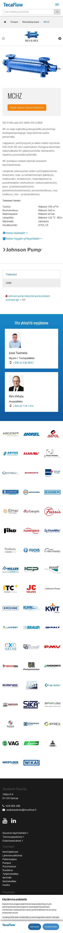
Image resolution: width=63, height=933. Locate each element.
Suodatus (7, 870)
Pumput (14, 22)
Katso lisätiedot (16, 233)
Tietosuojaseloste (12, 837)
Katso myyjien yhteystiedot (23, 239)
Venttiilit (7, 877)
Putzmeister (9, 866)
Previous (3, 38)
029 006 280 (13, 806)
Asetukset (34, 926)
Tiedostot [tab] (11, 274)
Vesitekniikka (9, 881)
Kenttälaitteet (10, 852)
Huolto (6, 885)
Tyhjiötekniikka (10, 874)
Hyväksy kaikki (51, 926)
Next (59, 38)
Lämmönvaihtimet (12, 855)
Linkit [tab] (9, 283)
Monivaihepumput (30, 22)
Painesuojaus (9, 859)
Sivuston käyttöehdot (14, 833)
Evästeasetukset (12, 841)
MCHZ (46, 22)
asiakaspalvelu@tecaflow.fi (21, 810)
